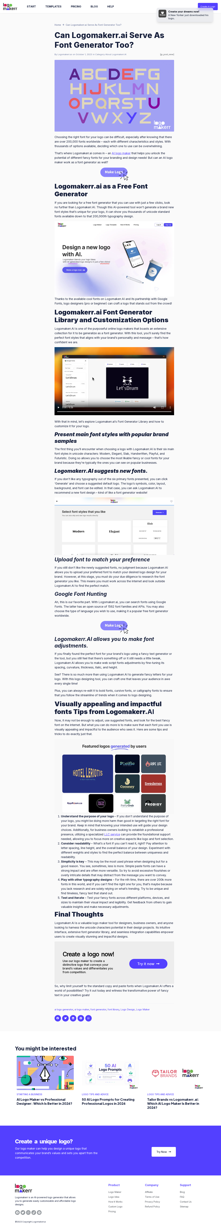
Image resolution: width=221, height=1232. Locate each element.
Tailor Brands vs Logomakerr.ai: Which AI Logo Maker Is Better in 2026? (173, 1103)
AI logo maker (121, 153)
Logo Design (128, 1009)
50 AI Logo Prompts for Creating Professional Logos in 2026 (108, 1101)
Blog (94, 6)
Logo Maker (143, 1009)
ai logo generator (64, 1009)
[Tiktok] (33, 1212)
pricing (76, 6)
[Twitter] (23, 1212)
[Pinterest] (39, 1212)
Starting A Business (29, 1094)
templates (53, 6)
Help (110, 6)
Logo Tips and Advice (95, 1094)
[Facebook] (17, 1212)
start (31, 6)
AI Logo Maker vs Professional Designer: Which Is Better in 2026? (44, 1101)
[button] (58, 1018)
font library (113, 1009)
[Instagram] (28, 1212)
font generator (98, 1009)
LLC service (112, 834)
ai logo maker (81, 1009)
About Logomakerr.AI (115, 54)
